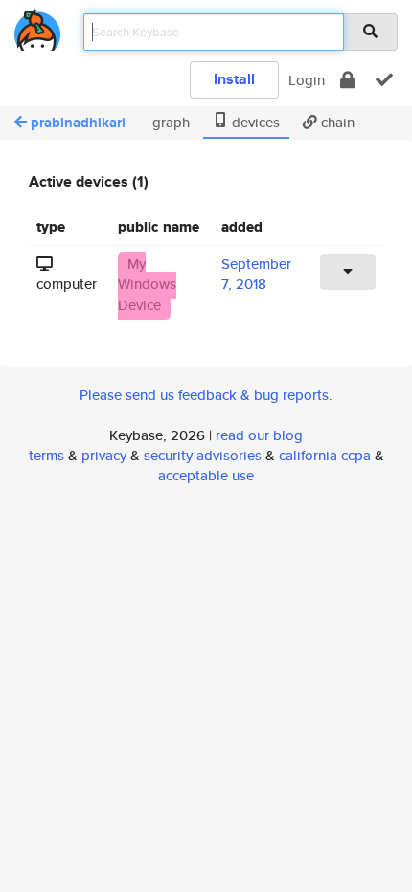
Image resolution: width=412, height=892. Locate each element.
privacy (103, 455)
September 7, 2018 (256, 274)
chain (336, 122)
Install (234, 79)
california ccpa (325, 455)
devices (254, 122)
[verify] (384, 80)
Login (306, 80)
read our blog (259, 435)
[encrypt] (347, 80)
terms (46, 455)
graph (169, 122)
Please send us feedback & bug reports (204, 395)
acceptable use (206, 475)
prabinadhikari (78, 122)
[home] (37, 26)
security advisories (203, 455)
